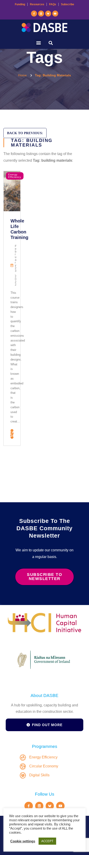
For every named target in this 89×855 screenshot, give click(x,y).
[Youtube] (55, 14)
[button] (38, 43)
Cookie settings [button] (22, 841)
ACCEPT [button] (47, 841)
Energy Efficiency (14, 175)
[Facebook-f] (34, 14)
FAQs (52, 4)
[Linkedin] (41, 14)
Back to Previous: (25, 133)
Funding (20, 4)
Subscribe (67, 4)
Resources (37, 4)
